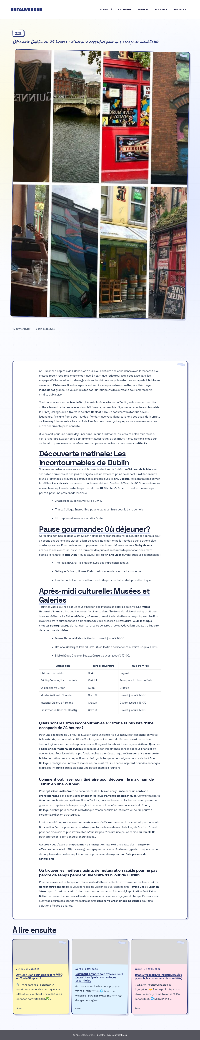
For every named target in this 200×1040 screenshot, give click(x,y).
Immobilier (180, 9)
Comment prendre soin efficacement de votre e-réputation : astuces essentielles (99, 977)
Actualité (106, 9)
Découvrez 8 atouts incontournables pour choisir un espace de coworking (158, 976)
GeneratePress (119, 1034)
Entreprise (124, 9)
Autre (18, 33)
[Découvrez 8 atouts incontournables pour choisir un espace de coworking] (159, 951)
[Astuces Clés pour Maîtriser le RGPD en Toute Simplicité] (40, 951)
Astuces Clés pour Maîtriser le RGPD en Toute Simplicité (39, 976)
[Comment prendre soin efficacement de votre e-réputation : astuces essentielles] (100, 951)
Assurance (161, 9)
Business (143, 9)
